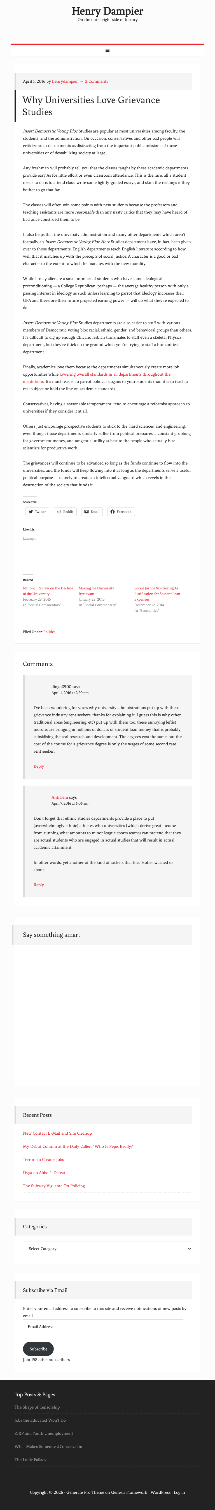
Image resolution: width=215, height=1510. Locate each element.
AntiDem (60, 797)
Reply (39, 766)
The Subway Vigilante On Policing (54, 1185)
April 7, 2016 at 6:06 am (70, 803)
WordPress (160, 1492)
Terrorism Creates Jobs (43, 1159)
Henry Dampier (107, 11)
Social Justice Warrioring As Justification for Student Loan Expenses (157, 593)
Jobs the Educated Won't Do (40, 1420)
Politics (49, 632)
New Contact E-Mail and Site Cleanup (57, 1133)
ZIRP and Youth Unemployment (44, 1433)
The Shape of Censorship (37, 1407)
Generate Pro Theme (85, 1492)
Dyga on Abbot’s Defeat (44, 1172)
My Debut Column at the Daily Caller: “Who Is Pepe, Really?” (78, 1146)
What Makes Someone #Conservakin (48, 1446)
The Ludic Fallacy (30, 1459)
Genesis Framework (129, 1492)
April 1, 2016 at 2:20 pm (70, 693)
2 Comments (96, 81)
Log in (179, 1492)
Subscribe (38, 1349)
